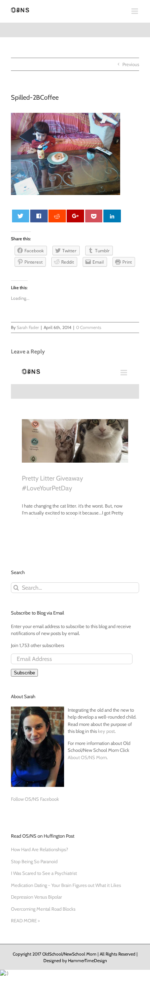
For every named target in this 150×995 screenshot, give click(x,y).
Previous (130, 64)
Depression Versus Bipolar (36, 897)
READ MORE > (25, 920)
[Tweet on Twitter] (20, 216)
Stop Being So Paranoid (34, 861)
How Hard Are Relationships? (39, 849)
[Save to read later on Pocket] (94, 216)
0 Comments (88, 327)
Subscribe (24, 673)
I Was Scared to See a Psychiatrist (44, 873)
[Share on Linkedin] (112, 216)
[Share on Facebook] (39, 216)
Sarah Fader (28, 327)
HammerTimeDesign (87, 960)
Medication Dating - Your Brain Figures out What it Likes (66, 885)
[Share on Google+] (75, 216)
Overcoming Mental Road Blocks (43, 909)
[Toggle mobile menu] (135, 11)
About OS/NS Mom (87, 757)
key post (106, 731)
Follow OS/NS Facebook (35, 799)
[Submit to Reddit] (57, 216)
